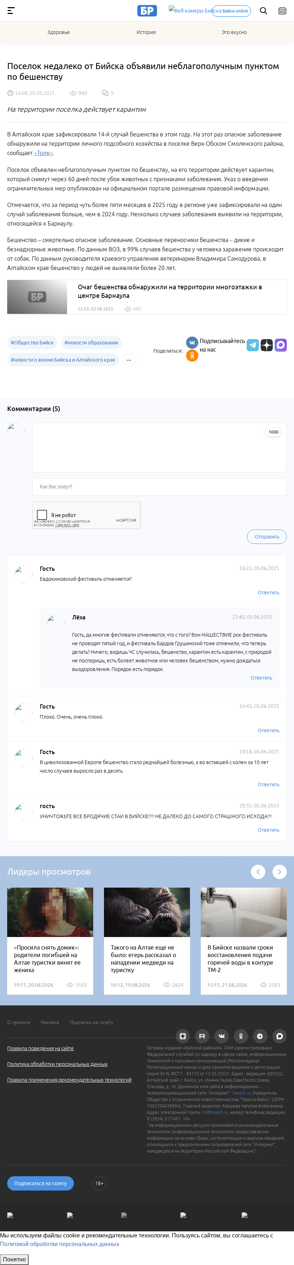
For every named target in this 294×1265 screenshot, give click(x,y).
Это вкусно (234, 32)
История (146, 32)
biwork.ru (242, 1093)
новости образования (91, 343)
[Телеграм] (252, 345)
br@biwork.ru (215, 1112)
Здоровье (58, 32)
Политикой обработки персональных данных (59, 1244)
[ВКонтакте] (192, 343)
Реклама (50, 1022)
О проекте (18, 1022)
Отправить (267, 537)
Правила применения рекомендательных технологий (69, 1080)
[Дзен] (266, 345)
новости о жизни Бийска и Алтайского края (63, 360)
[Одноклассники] (192, 355)
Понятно (14, 1259)
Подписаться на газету (40, 1183)
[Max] (281, 345)
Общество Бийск (32, 343)
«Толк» (43, 153)
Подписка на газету (91, 1022)
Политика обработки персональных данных (57, 1064)
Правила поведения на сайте (40, 1048)
